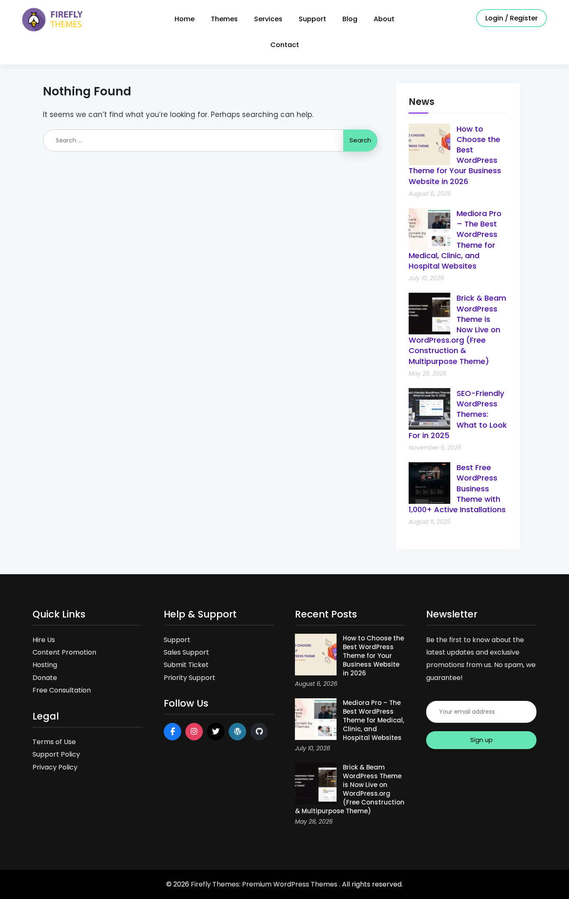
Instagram (194, 731)
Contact (284, 45)
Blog (349, 19)
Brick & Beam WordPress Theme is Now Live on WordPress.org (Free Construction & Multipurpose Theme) (457, 329)
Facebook (172, 731)
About (384, 19)
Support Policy (56, 754)
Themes (224, 19)
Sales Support (186, 652)
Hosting (44, 665)
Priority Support (189, 677)
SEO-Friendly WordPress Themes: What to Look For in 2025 (458, 414)
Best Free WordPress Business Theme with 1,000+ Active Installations (457, 488)
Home (185, 19)
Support (312, 19)
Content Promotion (64, 652)
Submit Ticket (186, 665)
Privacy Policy (54, 767)
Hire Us (43, 640)
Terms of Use (54, 742)
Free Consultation (61, 690)
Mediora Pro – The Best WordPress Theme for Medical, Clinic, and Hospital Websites (373, 720)
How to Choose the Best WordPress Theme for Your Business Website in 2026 (373, 655)
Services (268, 19)
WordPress (237, 731)
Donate (44, 677)
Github (259, 731)
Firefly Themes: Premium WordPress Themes (265, 884)
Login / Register (511, 18)
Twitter (216, 731)
